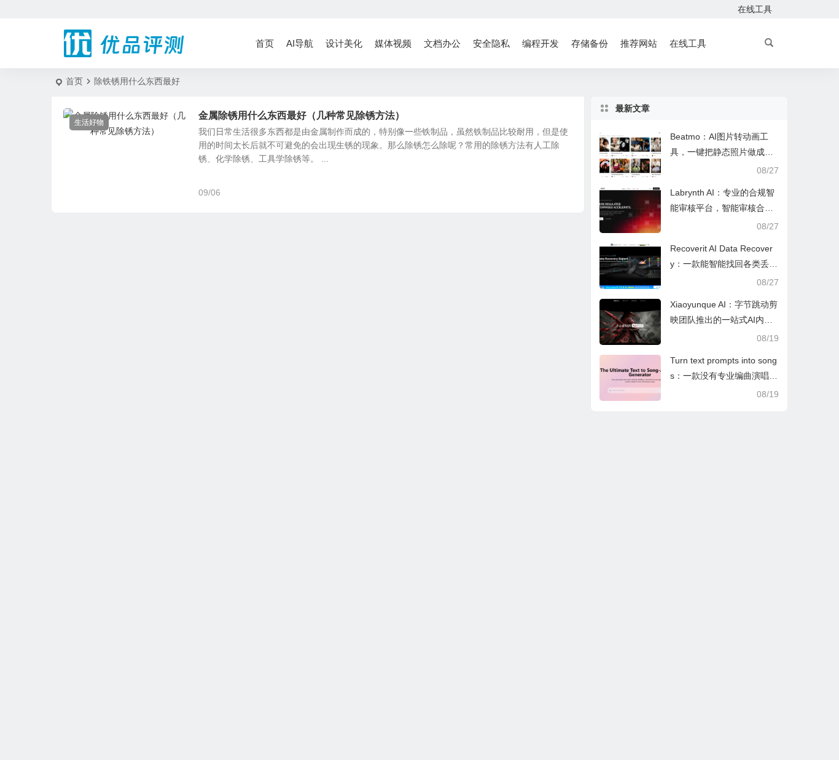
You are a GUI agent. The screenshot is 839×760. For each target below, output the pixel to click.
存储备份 (589, 43)
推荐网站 (638, 43)
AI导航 (299, 43)
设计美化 (344, 43)
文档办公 (442, 43)
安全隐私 (491, 43)
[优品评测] (124, 43)
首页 (265, 43)
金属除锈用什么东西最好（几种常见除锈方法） (301, 115)
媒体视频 (393, 43)
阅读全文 (561, 192)
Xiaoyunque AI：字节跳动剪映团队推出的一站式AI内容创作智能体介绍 (724, 319)
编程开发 (540, 43)
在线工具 (755, 9)
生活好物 (89, 122)
